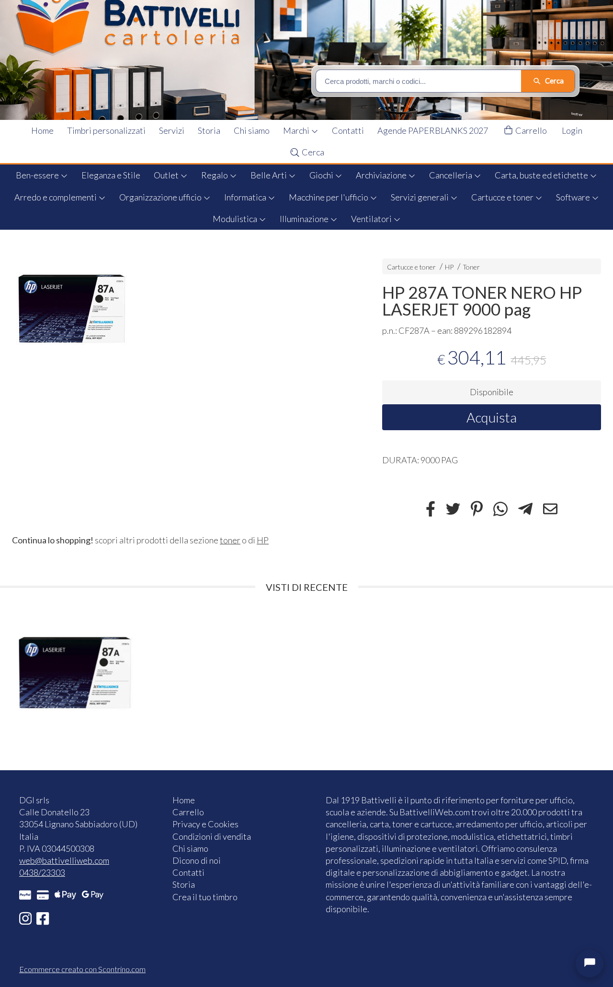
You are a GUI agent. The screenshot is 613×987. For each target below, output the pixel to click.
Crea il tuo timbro (205, 897)
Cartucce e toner (503, 197)
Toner (471, 267)
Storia (209, 130)
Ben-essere (38, 175)
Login (572, 130)
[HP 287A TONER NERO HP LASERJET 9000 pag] (180, 309)
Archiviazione (382, 175)
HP (449, 267)
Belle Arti (269, 175)
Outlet (167, 175)
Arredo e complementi (56, 197)
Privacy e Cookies (205, 824)
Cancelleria (451, 175)
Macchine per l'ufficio (329, 197)
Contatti (348, 130)
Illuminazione (305, 218)
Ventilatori (372, 218)
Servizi (171, 130)
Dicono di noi (196, 860)
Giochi (322, 175)
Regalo (215, 175)
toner (230, 540)
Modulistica (236, 218)
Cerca (312, 152)
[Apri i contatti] (589, 963)
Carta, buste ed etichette (542, 175)
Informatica (246, 197)
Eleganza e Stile (110, 175)
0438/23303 (42, 872)
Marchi (297, 130)
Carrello (530, 130)
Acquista (491, 417)
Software (573, 197)
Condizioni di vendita (211, 836)
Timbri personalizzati (106, 130)
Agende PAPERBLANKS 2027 (432, 130)
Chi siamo (252, 130)
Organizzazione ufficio (161, 197)
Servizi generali (420, 197)
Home (42, 130)
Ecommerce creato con (82, 969)
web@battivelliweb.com (64, 860)
